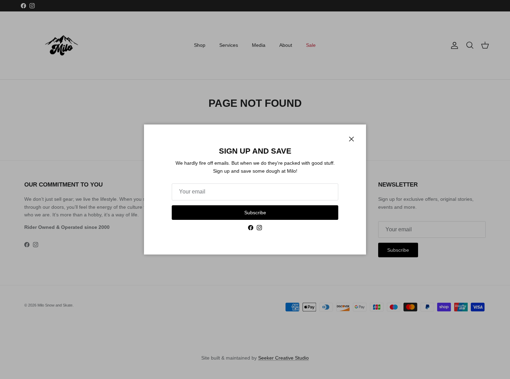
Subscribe (255, 212)
